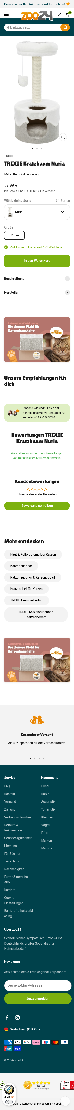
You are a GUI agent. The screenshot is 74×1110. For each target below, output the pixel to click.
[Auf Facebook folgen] (7, 1017)
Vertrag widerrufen (17, 817)
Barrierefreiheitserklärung (18, 913)
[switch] (9, 1102)
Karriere (9, 890)
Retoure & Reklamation (13, 827)
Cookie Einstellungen (13, 900)
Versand (10, 802)
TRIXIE (9, 156)
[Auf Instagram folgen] (17, 1017)
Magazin (47, 848)
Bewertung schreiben (37, 506)
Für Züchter (12, 854)
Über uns (10, 846)
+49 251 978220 (44, 417)
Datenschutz (27, 1103)
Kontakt (9, 794)
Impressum (43, 1103)
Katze (45, 794)
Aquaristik (48, 802)
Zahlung (9, 809)
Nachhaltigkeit (14, 869)
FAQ (7, 786)
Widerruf (56, 1103)
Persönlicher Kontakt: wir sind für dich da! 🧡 (37, 4)
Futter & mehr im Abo (16, 879)
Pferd (45, 833)
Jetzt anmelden (37, 999)
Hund (45, 786)
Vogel (45, 825)
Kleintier (47, 817)
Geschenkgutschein (18, 838)
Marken (46, 840)
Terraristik (48, 809)
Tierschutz (11, 861)
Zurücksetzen (47, 27)
